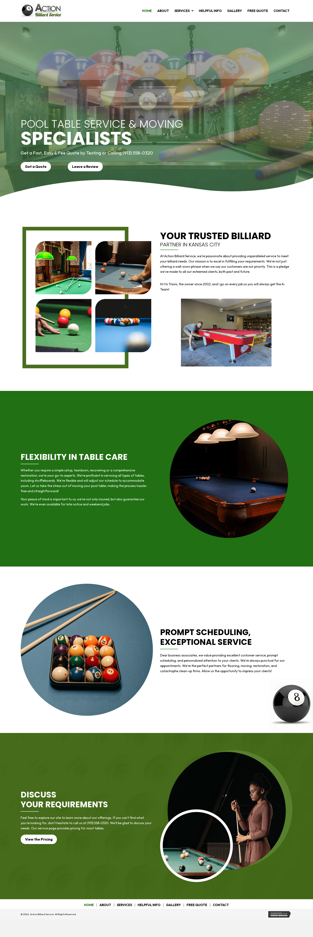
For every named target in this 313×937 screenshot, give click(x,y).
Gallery (173, 905)
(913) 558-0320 (138, 153)
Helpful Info (149, 905)
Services (124, 905)
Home (89, 905)
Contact (221, 905)
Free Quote (197, 905)
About (105, 905)
